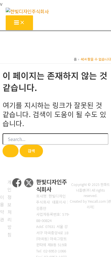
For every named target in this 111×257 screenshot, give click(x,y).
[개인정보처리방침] (9, 208)
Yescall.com (97, 201)
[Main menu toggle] (19, 22)
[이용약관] (2, 208)
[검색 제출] (10, 151)
